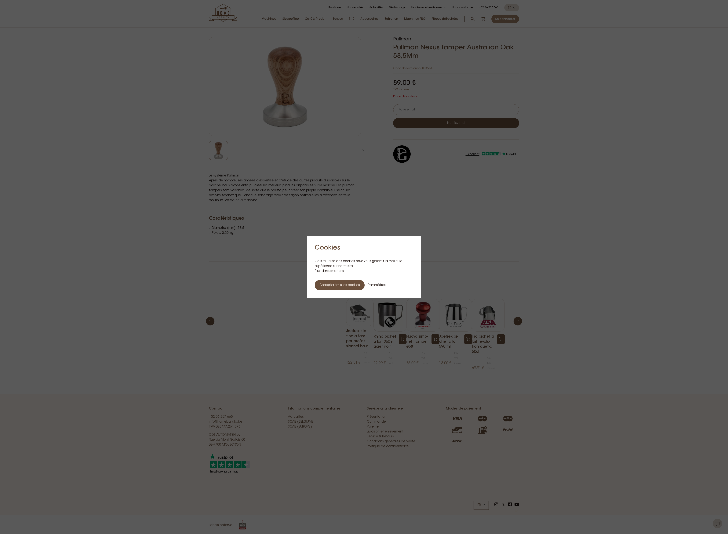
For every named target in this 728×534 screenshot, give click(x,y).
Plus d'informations (329, 271)
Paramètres (377, 285)
